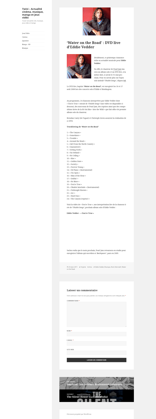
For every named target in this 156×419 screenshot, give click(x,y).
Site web (70, 350)
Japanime (25, 41)
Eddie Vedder (99, 267)
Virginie (83, 267)
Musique (25, 48)
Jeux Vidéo (26, 33)
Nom (69, 331)
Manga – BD (26, 44)
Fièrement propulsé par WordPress (79, 414)
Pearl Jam (117, 69)
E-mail (70, 340)
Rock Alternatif (116, 267)
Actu (90, 267)
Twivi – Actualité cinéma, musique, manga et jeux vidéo (33, 13)
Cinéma (24, 37)
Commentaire (73, 301)
